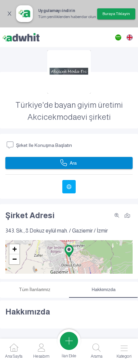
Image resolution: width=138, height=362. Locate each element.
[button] (69, 251)
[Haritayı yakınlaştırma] (117, 215)
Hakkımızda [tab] (104, 289)
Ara (73, 163)
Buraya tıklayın (116, 13)
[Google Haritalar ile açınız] (127, 215)
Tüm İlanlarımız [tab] (34, 289)
